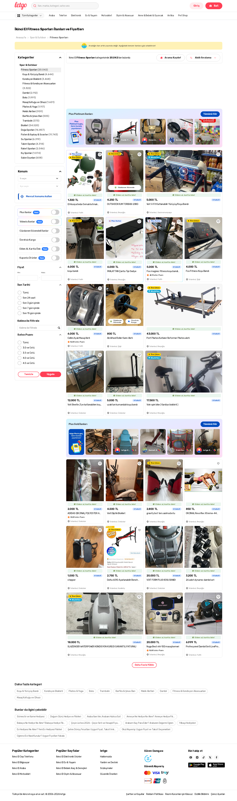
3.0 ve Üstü (29, 347)
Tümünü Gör (210, 114)
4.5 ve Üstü (29, 363)
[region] (144, 132)
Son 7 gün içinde (31, 308)
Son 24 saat (29, 297)
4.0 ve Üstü (29, 358)
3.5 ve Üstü (29, 352)
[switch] (55, 212)
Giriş (196, 5)
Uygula (50, 374)
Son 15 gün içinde (32, 313)
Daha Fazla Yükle (144, 665)
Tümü (26, 292)
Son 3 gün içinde (31, 303)
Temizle (28, 374)
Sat (216, 5)
